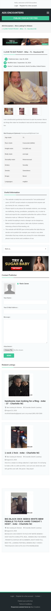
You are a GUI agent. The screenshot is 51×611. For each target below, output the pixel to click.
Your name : (8, 298)
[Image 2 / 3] (23, 111)
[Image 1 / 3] (25, 88)
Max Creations (35, 607)
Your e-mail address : (11, 307)
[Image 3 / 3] (36, 111)
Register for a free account (28, 6)
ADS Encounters (13, 12)
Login (16, 6)
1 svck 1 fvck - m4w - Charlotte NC (22, 453)
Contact (37, 596)
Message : (7, 317)
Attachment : (8, 346)
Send (9, 355)
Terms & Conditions (25, 604)
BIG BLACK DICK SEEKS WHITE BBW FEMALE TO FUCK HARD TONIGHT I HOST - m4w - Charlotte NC (24, 521)
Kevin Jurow (24, 284)
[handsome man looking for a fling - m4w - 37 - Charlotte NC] (25, 385)
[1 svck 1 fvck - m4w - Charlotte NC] (25, 437)
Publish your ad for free (26, 18)
